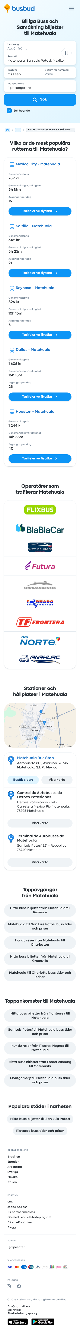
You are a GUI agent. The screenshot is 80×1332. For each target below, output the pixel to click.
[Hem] (7, 130)
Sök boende (21, 110)
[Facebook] (19, 1286)
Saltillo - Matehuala (34, 226)
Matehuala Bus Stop (35, 758)
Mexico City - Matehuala (38, 164)
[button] (66, 53)
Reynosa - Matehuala (35, 288)
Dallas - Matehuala (33, 349)
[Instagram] (9, 1286)
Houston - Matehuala (35, 411)
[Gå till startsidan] (19, 8)
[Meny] (72, 8)
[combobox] (40, 47)
